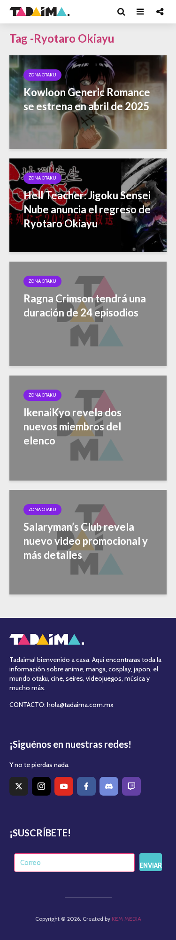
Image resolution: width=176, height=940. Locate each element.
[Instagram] (41, 786)
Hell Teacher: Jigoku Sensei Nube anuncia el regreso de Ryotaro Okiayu (87, 209)
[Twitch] (131, 786)
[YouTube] (63, 786)
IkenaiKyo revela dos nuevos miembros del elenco (72, 426)
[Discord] (108, 786)
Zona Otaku (42, 75)
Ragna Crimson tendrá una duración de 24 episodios (84, 305)
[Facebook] (86, 786)
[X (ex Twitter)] (18, 786)
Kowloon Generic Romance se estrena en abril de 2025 (86, 99)
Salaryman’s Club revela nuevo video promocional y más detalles (85, 540)
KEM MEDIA (126, 918)
